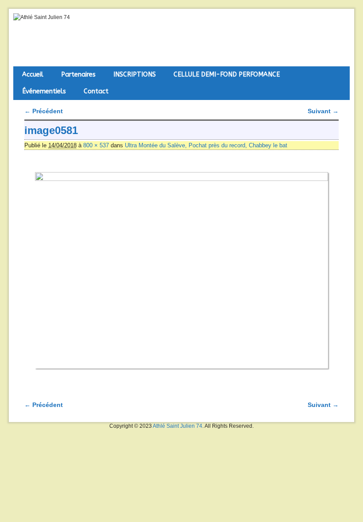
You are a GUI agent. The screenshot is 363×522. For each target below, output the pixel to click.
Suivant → (323, 111)
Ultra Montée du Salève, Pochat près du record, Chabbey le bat (206, 145)
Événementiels (44, 91)
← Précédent (43, 111)
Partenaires (78, 74)
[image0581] (181, 270)
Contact (96, 91)
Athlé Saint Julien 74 (177, 426)
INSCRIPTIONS (134, 74)
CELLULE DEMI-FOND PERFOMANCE (227, 74)
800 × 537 (96, 145)
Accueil (32, 74)
